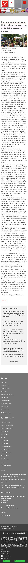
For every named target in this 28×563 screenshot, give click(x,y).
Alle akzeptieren (19, 561)
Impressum (3, 549)
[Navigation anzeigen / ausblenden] (24, 2)
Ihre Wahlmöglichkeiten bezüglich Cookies (14, 534)
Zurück (4, 301)
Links (3, 470)
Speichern (7, 561)
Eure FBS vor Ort (7, 418)
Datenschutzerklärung (8, 547)
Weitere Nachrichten (11, 308)
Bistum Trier (6, 492)
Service (4, 378)
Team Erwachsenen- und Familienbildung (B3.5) (13, 497)
